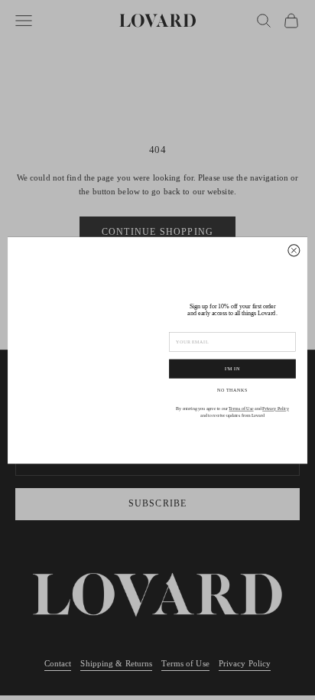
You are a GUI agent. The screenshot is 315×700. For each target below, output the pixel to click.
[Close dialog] (294, 250)
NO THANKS (232, 389)
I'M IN (232, 368)
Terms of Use (241, 409)
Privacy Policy (275, 409)
